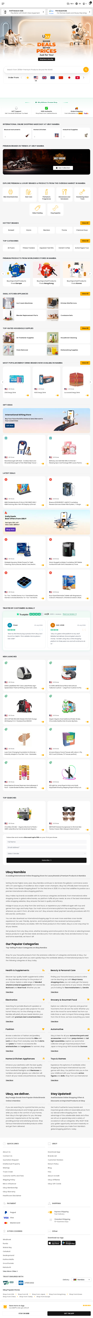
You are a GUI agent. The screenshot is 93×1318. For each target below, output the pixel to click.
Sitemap (6, 1168)
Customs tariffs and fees (13, 1176)
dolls (63, 1076)
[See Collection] (46, 162)
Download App (54, 1152)
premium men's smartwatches (28, 1017)
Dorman (84, 1046)
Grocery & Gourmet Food (64, 1000)
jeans (11, 1044)
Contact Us (7, 1156)
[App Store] (54, 1243)
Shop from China (9, 1297)
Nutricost (10, 987)
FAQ (49, 1172)
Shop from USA (8, 1294)
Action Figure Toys (64, 248)
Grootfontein (8, 1263)
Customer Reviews (55, 1160)
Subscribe (46, 860)
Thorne (46, 230)
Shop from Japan (38, 1294)
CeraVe (85, 987)
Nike (36, 1038)
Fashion (10, 1029)
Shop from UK (23, 1294)
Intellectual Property (11, 1164)
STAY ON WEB (24, 1313)
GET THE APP (69, 1313)
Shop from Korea (75, 1294)
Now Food (22, 987)
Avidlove (82, 230)
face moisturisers (72, 987)
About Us (6, 1152)
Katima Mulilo (8, 1259)
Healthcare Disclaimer (12, 1195)
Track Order (8, 1172)
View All (85, 223)
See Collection (64, 165)
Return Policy (53, 1164)
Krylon (11, 230)
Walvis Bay (7, 1247)
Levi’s (8, 1041)
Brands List (52, 1156)
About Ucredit (53, 1176)
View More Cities (10, 1271)
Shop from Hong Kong (57, 1294)
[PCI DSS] (8, 1283)
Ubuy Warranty (9, 1192)
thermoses (34, 1070)
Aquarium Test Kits (29, 248)
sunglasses (26, 1046)
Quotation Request (11, 1160)
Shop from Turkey (26, 1297)
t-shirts (41, 1041)
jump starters (77, 1038)
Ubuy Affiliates (54, 1180)
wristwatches (11, 1046)
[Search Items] (86, 69)
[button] (70, 3)
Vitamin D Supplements (82, 248)
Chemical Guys (64, 230)
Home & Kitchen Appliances (20, 1058)
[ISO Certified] (25, 1282)
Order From (13, 77)
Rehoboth (7, 1267)
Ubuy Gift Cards (54, 1184)
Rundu (5, 1243)
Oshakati (6, 1251)
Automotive (57, 1029)
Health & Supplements (17, 970)
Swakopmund (8, 1255)
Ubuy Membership (10, 1188)
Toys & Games (58, 1058)
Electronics (11, 1000)
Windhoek (7, 1239)
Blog (50, 1168)
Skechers (29, 230)
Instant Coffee (46, 248)
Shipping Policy (9, 1180)
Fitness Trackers (11, 248)
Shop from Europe (43, 1297)
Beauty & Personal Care (63, 970)
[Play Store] (69, 1243)
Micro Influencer (9, 1184)
